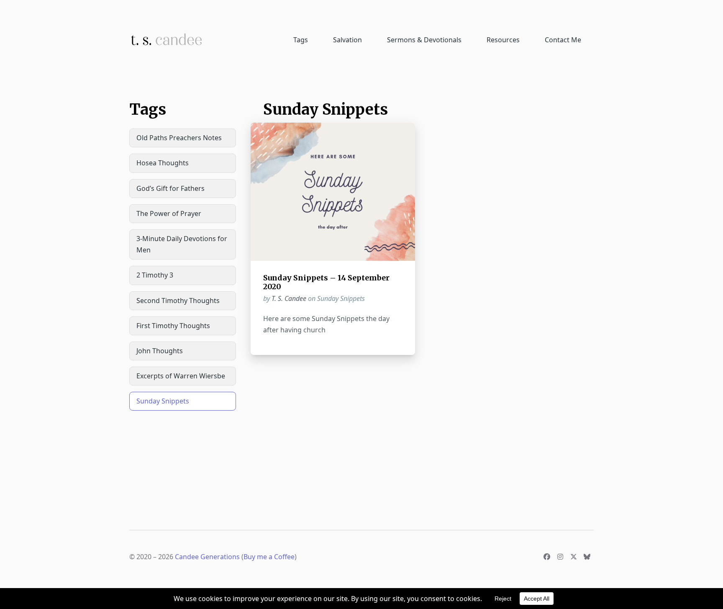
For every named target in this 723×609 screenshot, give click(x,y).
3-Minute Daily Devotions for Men (181, 244)
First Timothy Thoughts (173, 325)
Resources (503, 39)
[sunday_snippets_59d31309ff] (333, 191)
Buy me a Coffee (269, 556)
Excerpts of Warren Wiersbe (180, 375)
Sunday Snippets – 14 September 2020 (326, 282)
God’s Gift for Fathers (170, 188)
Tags (300, 39)
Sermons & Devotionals (424, 39)
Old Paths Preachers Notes (179, 137)
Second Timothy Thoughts (178, 300)
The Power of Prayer (168, 213)
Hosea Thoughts (162, 162)
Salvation (347, 39)
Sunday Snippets (162, 401)
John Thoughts (159, 350)
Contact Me (563, 39)
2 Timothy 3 (154, 275)
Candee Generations (207, 556)
